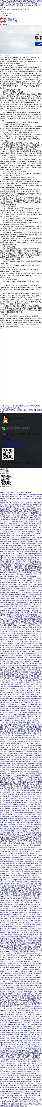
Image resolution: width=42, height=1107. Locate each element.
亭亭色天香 (29, 755)
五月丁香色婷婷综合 (28, 619)
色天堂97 (12, 855)
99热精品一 (25, 831)
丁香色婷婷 (33, 867)
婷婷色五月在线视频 (15, 741)
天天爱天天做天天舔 (34, 582)
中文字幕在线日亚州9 (23, 788)
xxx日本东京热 (21, 1008)
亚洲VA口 (38, 790)
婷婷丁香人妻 (30, 1065)
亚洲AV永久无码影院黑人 (7, 584)
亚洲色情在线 (19, 574)
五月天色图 (14, 578)
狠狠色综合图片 (30, 933)
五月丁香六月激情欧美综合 (8, 922)
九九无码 (7, 507)
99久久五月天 (27, 739)
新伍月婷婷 (37, 643)
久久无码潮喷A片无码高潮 (10, 973)
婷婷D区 (14, 1065)
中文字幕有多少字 (9, 551)
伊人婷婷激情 (35, 965)
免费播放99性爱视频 (30, 774)
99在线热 (14, 749)
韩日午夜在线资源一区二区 (18, 786)
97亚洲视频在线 (21, 863)
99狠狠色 (38, 598)
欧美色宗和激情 (19, 698)
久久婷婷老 (30, 609)
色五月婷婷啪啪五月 (29, 975)
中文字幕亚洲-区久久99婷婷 (8, 503)
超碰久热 (16, 861)
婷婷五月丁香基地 (22, 1026)
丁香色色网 (16, 588)
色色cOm (11, 731)
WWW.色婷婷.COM (25, 527)
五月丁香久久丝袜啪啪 (21, 890)
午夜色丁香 (12, 547)
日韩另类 (5, 1043)
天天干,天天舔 (14, 1028)
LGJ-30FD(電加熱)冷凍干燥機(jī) (12, 447)
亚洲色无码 (32, 1043)
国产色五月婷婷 (30, 727)
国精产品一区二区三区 (7, 961)
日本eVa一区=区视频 (33, 786)
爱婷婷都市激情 (25, 981)
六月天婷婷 (16, 967)
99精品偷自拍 (35, 708)
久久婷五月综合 (16, 926)
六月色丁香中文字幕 (27, 1098)
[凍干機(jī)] (8, 20)
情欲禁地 (5, 1079)
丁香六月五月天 (5, 568)
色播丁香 (22, 525)
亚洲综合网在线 (37, 739)
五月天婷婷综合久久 (34, 770)
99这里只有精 (6, 615)
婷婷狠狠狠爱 (30, 843)
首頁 (1, 57)
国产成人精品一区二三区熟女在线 (18, 916)
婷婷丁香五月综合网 (14, 796)
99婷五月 (3, 971)
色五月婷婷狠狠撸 (14, 702)
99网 (30, 523)
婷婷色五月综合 (23, 515)
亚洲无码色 (5, 1098)
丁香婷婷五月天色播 (20, 1012)
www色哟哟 (8, 814)
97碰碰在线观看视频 (27, 792)
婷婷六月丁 (32, 551)
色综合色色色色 (8, 753)
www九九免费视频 (30, 1073)
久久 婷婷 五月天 (7, 757)
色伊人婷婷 (20, 643)
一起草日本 (9, 957)
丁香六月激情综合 (25, 1020)
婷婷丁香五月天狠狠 (12, 596)
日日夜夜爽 (36, 1057)
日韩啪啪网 (28, 572)
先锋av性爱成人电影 (25, 511)
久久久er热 (24, 700)
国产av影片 (17, 977)
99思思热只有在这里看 (22, 505)
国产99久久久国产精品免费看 (24, 871)
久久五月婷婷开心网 (28, 977)
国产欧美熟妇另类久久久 (21, 906)
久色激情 (11, 682)
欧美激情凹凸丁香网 (22, 617)
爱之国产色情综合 (11, 1032)
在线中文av (18, 855)
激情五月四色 (34, 637)
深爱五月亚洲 (19, 606)
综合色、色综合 (15, 853)
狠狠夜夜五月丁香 (9, 505)
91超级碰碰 (37, 792)
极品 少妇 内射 (8, 898)
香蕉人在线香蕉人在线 (7, 816)
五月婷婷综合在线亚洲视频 (22, 733)
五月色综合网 (20, 580)
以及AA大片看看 (17, 562)
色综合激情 (3, 765)
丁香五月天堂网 (7, 963)
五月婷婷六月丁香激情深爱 (19, 635)
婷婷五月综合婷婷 (23, 629)
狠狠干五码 (37, 871)
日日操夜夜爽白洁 (30, 688)
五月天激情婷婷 (34, 662)
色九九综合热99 (32, 963)
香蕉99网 (37, 945)
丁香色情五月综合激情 (7, 937)
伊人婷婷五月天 (17, 953)
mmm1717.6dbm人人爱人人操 (9, 1020)
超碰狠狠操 (32, 1085)
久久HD (2, 981)
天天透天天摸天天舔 (35, 810)
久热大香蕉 (3, 582)
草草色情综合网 (9, 1049)
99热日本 (22, 825)
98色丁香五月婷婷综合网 (22, 1036)
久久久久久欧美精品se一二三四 (25, 584)
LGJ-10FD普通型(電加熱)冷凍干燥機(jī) (14, 445)
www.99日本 (22, 692)
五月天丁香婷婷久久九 (23, 930)
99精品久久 (34, 1018)
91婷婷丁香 (13, 592)
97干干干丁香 (37, 959)
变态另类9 (29, 1067)
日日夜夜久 (5, 918)
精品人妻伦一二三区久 (25, 706)
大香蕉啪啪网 (30, 983)
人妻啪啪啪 (7, 806)
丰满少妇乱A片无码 (33, 1012)
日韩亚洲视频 (14, 1100)
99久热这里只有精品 (23, 651)
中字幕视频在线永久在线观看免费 (25, 558)
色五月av (12, 877)
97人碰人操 (12, 930)
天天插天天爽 (27, 570)
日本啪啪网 (20, 657)
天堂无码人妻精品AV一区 (26, 888)
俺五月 (39, 645)
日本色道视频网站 (18, 939)
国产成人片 (29, 841)
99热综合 (19, 668)
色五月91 (8, 947)
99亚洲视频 (35, 678)
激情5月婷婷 (4, 533)
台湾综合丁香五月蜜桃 (21, 1030)
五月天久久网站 (32, 613)
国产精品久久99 (35, 1038)
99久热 (32, 945)
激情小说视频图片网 (27, 857)
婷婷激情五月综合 (31, 859)
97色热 (18, 955)
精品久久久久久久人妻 (12, 537)
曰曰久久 (32, 517)
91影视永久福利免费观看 (12, 1093)
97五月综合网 (8, 845)
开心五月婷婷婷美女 (8, 670)
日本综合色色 (26, 1038)
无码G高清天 (13, 1091)
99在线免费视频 (34, 672)
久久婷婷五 (20, 1071)
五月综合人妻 (12, 643)
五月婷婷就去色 (29, 600)
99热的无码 (18, 551)
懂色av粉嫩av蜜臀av (10, 780)
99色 (19, 1010)
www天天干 (26, 578)
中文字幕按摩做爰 (33, 1049)
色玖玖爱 (12, 1098)
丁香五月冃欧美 (8, 641)
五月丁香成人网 (24, 808)
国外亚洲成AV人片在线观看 (16, 696)
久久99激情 (17, 843)
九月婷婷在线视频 (14, 792)
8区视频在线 (13, 717)
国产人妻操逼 (35, 1020)
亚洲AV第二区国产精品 (19, 914)
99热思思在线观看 (31, 918)
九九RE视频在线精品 (6, 843)
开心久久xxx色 (22, 770)
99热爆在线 (20, 780)
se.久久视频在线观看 (32, 704)
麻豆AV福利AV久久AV (23, 513)
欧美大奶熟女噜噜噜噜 (30, 767)
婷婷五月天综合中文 (19, 1067)
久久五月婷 (16, 678)
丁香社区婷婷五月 (19, 941)
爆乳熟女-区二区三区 (35, 935)
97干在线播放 (8, 1069)
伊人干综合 (31, 837)
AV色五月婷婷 (27, 855)
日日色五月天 (26, 851)
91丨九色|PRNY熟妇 (28, 869)
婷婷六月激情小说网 (8, 558)
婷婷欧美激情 (26, 568)
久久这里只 (21, 592)
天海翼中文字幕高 (11, 1034)
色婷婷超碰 (30, 861)
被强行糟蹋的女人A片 (20, 837)
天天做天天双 (31, 782)
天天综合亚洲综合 (7, 904)
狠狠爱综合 (8, 627)
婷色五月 (35, 849)
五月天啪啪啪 (4, 792)
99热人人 (27, 882)
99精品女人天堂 (12, 1083)
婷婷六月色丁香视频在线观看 (25, 892)
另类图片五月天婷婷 (28, 684)
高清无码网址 (8, 979)
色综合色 (34, 765)
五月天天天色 (13, 604)
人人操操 (11, 871)
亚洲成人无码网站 (13, 527)
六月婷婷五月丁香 (16, 637)
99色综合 (36, 985)
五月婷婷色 (21, 503)
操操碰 (17, 810)
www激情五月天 (15, 621)
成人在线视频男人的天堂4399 (32, 627)
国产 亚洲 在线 (22, 1106)
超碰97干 (5, 825)
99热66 (13, 513)
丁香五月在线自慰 (18, 979)
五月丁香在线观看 (19, 990)
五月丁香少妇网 (35, 922)
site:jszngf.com (4, 1100)
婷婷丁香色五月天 (18, 884)
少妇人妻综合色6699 (24, 631)
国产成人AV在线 (7, 782)
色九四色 (36, 914)
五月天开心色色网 (7, 1012)
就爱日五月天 (35, 578)
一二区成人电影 (30, 745)
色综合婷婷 (33, 645)
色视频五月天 (36, 947)
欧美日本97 (15, 710)
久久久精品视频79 (17, 924)
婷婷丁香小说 (9, 1077)
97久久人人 (29, 1047)
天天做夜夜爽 (33, 611)
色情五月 (24, 694)
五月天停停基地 (33, 761)
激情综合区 (27, 884)
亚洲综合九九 (6, 725)
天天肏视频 (9, 733)
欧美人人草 (13, 794)
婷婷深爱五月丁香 (29, 1081)
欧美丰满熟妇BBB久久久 (21, 945)
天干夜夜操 (38, 861)
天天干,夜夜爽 (9, 977)
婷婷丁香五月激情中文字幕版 (26, 1079)
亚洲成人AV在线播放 (31, 696)
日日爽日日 (7, 625)
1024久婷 (30, 914)
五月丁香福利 (21, 765)
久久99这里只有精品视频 (17, 918)
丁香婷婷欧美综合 (25, 537)
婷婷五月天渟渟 (28, 877)
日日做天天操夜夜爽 (6, 1096)
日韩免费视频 (12, 668)
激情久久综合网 (27, 541)
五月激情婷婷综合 (25, 759)
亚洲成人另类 (24, 810)
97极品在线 (21, 1065)
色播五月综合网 (22, 845)
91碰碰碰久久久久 (34, 853)
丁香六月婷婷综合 (9, 1014)
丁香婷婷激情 (12, 1079)
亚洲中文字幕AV (20, 778)
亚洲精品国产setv (13, 1057)
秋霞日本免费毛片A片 (32, 596)
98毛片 (35, 751)
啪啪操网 (27, 780)
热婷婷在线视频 (15, 829)
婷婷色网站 (31, 515)
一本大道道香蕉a (36, 920)
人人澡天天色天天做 (31, 804)
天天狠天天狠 (22, 818)
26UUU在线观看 (20, 900)
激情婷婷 (9, 1067)
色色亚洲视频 (20, 688)
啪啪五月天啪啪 (11, 763)
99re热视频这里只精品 (25, 894)
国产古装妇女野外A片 (25, 1057)
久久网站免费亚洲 (17, 767)
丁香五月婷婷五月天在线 (20, 814)
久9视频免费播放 (23, 611)
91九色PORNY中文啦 (24, 928)
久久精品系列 (19, 682)
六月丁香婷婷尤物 (27, 961)
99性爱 (34, 549)
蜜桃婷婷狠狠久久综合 (22, 816)
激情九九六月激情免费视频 (21, 798)
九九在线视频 (21, 1004)
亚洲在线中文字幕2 (24, 1083)
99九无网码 (25, 641)
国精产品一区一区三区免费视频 (18, 1043)
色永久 (23, 755)
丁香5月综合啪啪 (18, 1069)
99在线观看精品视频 (15, 649)
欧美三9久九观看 (16, 725)
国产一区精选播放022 (10, 729)
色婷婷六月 (34, 930)
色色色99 (8, 888)
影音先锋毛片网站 (25, 708)
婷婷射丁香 (22, 861)
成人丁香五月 (12, 533)
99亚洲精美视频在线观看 (11, 996)
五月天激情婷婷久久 (32, 800)
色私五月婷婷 (13, 629)
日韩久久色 (7, 751)
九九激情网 (18, 670)
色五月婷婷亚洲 (31, 1000)
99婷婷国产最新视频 (33, 818)
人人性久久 (11, 655)
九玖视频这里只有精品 (9, 1026)
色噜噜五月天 (6, 784)
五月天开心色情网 (11, 971)
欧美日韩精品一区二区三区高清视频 (16, 712)
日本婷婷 (11, 847)
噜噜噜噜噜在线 (33, 666)
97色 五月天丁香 (15, 896)
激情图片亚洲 (35, 513)
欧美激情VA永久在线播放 (18, 943)
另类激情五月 (12, 739)
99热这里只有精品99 (18, 727)
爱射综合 (25, 743)
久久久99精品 (12, 1047)
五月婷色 (16, 1096)
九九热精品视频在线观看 (7, 600)
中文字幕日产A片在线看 (18, 507)
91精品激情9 (35, 560)
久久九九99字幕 (8, 837)
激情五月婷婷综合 (28, 1053)
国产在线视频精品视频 (9, 657)
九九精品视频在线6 (17, 827)
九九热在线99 (21, 859)
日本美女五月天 (11, 833)
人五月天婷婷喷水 (20, 602)
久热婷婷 (26, 924)
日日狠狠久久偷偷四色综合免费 (12, 684)
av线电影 (12, 880)
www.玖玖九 (10, 812)
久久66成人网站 (24, 1002)
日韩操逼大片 (8, 939)
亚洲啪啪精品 (4, 847)
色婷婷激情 (26, 676)
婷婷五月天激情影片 (26, 751)
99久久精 (16, 1085)
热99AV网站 (7, 676)
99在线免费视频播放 (16, 529)
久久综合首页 (23, 1100)
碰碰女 (29, 865)
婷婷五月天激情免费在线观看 (25, 790)
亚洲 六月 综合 (19, 994)
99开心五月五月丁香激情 (9, 1106)
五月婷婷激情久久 (28, 554)
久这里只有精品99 (35, 796)
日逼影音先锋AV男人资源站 (12, 935)
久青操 (25, 847)
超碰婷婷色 (17, 509)
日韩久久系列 (21, 833)
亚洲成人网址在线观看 (21, 839)
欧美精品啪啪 (33, 1006)
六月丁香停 (18, 847)
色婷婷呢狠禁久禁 (17, 1053)
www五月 (5, 731)
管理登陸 (36, 467)
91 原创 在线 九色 (23, 645)
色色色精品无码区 (22, 763)
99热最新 (38, 869)
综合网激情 (33, 659)
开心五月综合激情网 (23, 533)
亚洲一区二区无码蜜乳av (31, 606)
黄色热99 (29, 985)
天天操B (15, 692)
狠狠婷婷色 (36, 649)
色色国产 (31, 743)
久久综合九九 (11, 659)
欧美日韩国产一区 (11, 706)
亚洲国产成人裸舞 (19, 983)
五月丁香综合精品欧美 (19, 963)
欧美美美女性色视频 (28, 812)
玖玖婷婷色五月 (5, 531)
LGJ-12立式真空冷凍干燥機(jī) (11, 443)
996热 (20, 578)
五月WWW (36, 973)
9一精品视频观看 (17, 566)
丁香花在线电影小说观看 (26, 576)
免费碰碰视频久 (24, 517)
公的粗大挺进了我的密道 (30, 680)
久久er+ (8, 515)
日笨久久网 (5, 694)
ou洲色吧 (21, 804)
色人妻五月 (8, 953)
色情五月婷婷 (22, 729)
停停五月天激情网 (23, 662)
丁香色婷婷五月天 (23, 586)
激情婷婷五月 (28, 849)
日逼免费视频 (27, 947)
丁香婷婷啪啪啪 (12, 631)
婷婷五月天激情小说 (20, 902)
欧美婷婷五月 (17, 1041)
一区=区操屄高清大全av (27, 588)
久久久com (19, 570)
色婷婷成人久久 (7, 556)
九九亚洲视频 (35, 851)
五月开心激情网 (25, 543)
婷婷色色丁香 (31, 547)
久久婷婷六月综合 (15, 694)
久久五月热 (22, 973)
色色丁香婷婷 (18, 975)
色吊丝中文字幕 (13, 825)
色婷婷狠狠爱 (8, 914)
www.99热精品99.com (15, 549)
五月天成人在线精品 (30, 1104)
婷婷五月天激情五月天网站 (32, 979)
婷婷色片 (14, 515)
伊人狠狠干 (32, 621)
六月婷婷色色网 (21, 802)
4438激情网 (3, 949)
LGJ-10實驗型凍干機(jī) (9, 441)
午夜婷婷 (25, 822)
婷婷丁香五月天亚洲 (11, 908)
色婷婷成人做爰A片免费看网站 (25, 880)
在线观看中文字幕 (14, 623)
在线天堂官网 (10, 810)
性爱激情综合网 (20, 886)
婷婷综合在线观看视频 (25, 686)
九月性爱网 (24, 935)
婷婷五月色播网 (7, 523)
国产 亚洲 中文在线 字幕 (9, 894)
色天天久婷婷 (12, 745)
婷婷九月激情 (15, 759)
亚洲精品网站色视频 (34, 566)
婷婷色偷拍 (3, 873)
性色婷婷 (2, 1059)
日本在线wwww (7, 727)
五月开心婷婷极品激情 (17, 1073)
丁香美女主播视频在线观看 (28, 998)
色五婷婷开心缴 (35, 1093)
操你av (15, 523)
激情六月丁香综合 (27, 741)
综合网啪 (36, 1051)
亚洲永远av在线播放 (23, 647)
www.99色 (29, 778)
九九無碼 (16, 735)
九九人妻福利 (22, 1024)
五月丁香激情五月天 (33, 957)
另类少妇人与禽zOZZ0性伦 (19, 625)
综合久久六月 (8, 804)
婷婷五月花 (36, 1069)
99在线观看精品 (34, 906)
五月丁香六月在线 (8, 900)
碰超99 (15, 662)
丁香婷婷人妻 (13, 770)
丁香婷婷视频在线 (26, 969)
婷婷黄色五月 (21, 1047)
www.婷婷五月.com (12, 951)
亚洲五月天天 (36, 706)
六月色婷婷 (30, 602)
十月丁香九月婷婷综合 (32, 941)
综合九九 (21, 604)
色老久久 (37, 873)
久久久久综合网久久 (25, 674)
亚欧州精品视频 (11, 992)
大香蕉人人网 (24, 1085)
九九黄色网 (9, 990)
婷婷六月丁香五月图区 (13, 535)
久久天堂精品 (6, 572)
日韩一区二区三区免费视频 (17, 1063)
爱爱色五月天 (31, 729)
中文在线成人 (28, 1069)
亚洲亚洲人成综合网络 (24, 717)
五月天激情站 (6, 749)
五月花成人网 (33, 816)
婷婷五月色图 (10, 800)
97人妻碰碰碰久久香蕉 (25, 794)
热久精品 (15, 804)
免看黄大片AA (36, 855)
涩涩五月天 (24, 820)
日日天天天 (18, 877)
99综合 (37, 602)
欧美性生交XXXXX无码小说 (29, 910)
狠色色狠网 (24, 853)
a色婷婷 (29, 692)
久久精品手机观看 (16, 743)
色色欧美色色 (9, 902)
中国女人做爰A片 (17, 676)
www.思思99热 (16, 521)
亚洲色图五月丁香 (20, 594)
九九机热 (21, 572)
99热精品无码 (24, 1006)
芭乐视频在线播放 (26, 623)
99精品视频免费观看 (35, 814)
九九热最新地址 (27, 959)
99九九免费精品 (33, 1100)
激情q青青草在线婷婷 (34, 763)
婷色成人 (23, 535)
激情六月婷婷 (27, 670)
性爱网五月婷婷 (30, 633)
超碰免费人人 (21, 745)
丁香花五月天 (11, 617)
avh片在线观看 (22, 749)
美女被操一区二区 (5, 708)
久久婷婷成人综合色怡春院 (16, 949)
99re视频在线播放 (33, 1089)
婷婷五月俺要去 (20, 800)
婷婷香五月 (17, 869)
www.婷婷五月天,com (34, 531)
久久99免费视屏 (30, 900)
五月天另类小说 (25, 1022)
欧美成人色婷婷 (9, 1087)
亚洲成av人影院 (34, 831)
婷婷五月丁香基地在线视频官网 (27, 772)
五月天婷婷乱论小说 (17, 615)
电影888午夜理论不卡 (33, 737)
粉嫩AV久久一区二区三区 (7, 714)
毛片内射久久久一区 (6, 1041)
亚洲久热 (22, 596)
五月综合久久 (12, 647)
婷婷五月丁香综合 (31, 886)
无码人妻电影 (29, 698)
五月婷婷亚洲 (37, 1059)
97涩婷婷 (26, 551)
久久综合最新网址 (28, 556)
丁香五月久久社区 (27, 1041)
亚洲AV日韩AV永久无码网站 (24, 1051)
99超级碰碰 (14, 525)
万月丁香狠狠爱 (11, 704)
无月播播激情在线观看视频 (28, 996)
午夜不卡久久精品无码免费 (10, 576)
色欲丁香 (28, 765)
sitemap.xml (28, 467)
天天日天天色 (29, 825)
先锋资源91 (31, 847)
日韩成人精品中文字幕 (10, 560)
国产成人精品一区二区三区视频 (21, 721)
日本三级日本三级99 (8, 1045)
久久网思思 (21, 971)
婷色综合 (29, 1075)
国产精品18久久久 (10, 841)
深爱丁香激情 (20, 600)
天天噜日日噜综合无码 (30, 953)
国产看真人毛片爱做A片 (27, 784)
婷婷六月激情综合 (31, 863)
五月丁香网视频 (8, 1024)
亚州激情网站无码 (17, 947)
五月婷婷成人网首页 (22, 655)
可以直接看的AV (7, 692)
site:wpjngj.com (29, 643)
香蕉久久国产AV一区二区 (12, 700)
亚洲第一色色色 (8, 890)
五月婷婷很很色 (15, 543)
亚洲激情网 (18, 812)
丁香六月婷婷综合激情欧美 (10, 1002)
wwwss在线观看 (15, 1022)
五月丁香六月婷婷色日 (23, 747)
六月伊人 (10, 633)
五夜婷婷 (13, 747)
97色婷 (2, 537)
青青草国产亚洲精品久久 (26, 598)
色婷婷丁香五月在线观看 (13, 1016)
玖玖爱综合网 (6, 578)
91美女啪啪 (14, 888)
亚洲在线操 (7, 635)
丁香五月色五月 (26, 664)
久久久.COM (37, 580)
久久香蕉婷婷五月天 (24, 560)
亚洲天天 (33, 651)
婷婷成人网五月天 (33, 1026)
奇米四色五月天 (12, 586)
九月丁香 (19, 739)
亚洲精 (37, 619)
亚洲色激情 (7, 637)
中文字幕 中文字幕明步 (15, 873)
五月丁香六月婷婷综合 (10, 928)
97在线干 (8, 721)
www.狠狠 (26, 637)
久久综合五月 (25, 896)
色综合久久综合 (25, 735)
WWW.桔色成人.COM (33, 535)
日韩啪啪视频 (26, 965)
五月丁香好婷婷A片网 (12, 666)
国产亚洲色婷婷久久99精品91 (24, 639)
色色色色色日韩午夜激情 (9, 818)
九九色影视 (30, 967)
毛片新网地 (32, 916)
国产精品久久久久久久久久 (32, 1071)
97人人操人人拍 (30, 564)
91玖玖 (14, 835)
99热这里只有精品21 (8, 688)
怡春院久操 (33, 808)
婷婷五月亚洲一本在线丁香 (32, 604)
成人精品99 (24, 621)
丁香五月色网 (30, 943)
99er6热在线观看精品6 (7, 959)
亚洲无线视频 (15, 784)
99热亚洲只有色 (19, 753)
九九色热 (14, 867)
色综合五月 (18, 959)
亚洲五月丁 (5, 880)
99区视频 (18, 539)
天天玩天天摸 (16, 981)
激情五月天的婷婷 (25, 678)
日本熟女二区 (9, 776)
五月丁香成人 (12, 765)
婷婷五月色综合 (17, 556)
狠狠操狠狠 (24, 1010)
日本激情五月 (19, 1104)
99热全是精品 (26, 937)
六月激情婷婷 (30, 594)
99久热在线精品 (12, 772)
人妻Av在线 (32, 1010)
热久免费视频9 (9, 594)
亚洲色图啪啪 (25, 898)
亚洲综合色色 (4, 741)
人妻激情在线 (32, 694)
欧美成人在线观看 (14, 910)
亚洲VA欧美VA (18, 690)
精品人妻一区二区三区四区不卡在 (18, 590)
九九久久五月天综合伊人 (31, 657)
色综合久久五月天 (23, 867)
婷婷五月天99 (27, 549)
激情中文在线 (21, 1000)
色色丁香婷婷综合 (9, 886)
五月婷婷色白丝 (17, 627)
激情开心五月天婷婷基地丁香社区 (14, 564)
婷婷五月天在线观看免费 (30, 1061)
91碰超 (25, 566)
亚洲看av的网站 (5, 857)
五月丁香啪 (24, 582)
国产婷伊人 (30, 723)
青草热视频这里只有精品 (27, 829)
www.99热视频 (25, 1093)
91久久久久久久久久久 (32, 875)
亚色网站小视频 (11, 651)
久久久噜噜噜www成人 (10, 686)
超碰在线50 (23, 666)
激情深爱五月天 (29, 682)
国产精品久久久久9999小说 (13, 851)
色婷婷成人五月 (21, 547)
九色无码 (6, 829)
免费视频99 (14, 572)
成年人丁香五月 (33, 988)
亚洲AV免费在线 (27, 649)
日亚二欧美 (17, 831)
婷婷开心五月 (15, 751)
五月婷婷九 (35, 721)
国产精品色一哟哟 (27, 873)
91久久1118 (16, 898)
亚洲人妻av (3, 772)
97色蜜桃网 (33, 898)
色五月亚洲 (18, 1049)
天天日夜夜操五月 (5, 672)
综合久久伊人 (25, 509)
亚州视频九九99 (21, 714)
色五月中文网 (21, 653)
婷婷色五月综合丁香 (24, 908)
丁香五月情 (26, 668)
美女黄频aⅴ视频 (10, 849)
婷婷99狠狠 (15, 708)
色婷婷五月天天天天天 (9, 653)
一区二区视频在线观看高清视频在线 (11, 1061)
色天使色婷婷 (9, 983)
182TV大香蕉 (15, 998)
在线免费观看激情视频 (33, 545)
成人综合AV (34, 908)
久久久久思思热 (14, 511)
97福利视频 (36, 969)
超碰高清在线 (6, 541)
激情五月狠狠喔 (12, 609)
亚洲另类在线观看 (21, 723)
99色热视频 (5, 896)
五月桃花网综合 (15, 857)
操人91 (34, 623)
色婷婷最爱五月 (5, 794)
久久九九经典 (4, 629)
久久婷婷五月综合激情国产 (14, 680)
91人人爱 (23, 967)
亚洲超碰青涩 (19, 882)
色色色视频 (11, 737)
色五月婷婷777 (9, 1081)
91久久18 (23, 865)
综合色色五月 (22, 609)
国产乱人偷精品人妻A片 (32, 949)
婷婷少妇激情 (19, 731)
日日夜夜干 (9, 1030)
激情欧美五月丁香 (19, 519)
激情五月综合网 (12, 611)
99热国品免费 (9, 831)
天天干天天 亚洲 (27, 562)
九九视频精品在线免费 (32, 833)
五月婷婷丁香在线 (16, 541)
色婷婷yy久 (24, 757)
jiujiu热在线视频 (10, 545)
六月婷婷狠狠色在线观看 (7, 863)
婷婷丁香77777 (11, 985)
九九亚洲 (11, 778)
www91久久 (3, 723)
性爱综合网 (9, 509)
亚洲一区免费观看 (10, 802)
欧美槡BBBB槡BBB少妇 (21, 776)
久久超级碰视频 (21, 737)
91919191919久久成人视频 (18, 531)
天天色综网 (3, 1057)
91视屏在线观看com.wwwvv (31, 529)
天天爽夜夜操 (4, 547)
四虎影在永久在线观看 (26, 710)
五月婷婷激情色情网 (30, 615)
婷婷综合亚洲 (34, 647)
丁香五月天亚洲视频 (34, 845)
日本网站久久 (10, 602)
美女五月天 (34, 631)
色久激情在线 (9, 735)
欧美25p (33, 676)
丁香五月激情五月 (19, 633)
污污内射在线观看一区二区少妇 (30, 702)
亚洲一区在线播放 (34, 1055)
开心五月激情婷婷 (9, 1075)
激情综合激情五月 (30, 525)
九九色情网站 (12, 933)
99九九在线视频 (29, 1014)
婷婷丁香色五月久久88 (7, 606)
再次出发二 (8, 678)
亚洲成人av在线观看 (32, 519)
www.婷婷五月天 (26, 955)
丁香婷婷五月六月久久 (12, 808)
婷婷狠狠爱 (17, 937)
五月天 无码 (17, 641)
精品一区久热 (21, 933)
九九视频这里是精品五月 (21, 1077)
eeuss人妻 (3, 609)
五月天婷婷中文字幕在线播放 (27, 1034)
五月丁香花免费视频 (23, 922)
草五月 (18, 1098)
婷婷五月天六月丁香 (10, 859)
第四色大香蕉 (34, 586)
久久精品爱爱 (28, 939)
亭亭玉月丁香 (22, 613)
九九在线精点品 (8, 945)
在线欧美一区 (13, 645)
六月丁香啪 (12, 1071)
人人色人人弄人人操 (14, 582)
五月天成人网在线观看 (10, 613)
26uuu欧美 (11, 539)
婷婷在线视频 (19, 1081)
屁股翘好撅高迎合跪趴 (26, 1028)
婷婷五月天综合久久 (10, 788)
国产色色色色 (20, 875)
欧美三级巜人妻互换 (23, 719)
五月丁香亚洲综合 (31, 1063)
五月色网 (29, 973)
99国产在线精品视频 (12, 517)
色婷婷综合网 (26, 725)
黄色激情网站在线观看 (18, 806)
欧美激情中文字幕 (10, 719)
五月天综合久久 (25, 920)
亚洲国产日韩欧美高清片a (33, 653)
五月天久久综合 (21, 545)
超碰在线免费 (10, 574)
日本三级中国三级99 (20, 957)
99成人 (23, 843)
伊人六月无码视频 (15, 568)
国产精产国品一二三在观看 (20, 672)
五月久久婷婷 (8, 822)
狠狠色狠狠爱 (25, 796)
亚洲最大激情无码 (14, 755)
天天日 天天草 (10, 570)
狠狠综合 (13, 988)
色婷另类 (34, 759)
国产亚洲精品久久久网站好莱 (27, 1032)
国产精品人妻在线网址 (28, 926)
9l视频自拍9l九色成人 (22, 659)
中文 (1, 15)
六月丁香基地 (21, 841)
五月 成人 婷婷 (35, 1083)
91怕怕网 (30, 1096)
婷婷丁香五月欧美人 (10, 790)
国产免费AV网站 (26, 521)
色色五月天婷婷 (9, 882)
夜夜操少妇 (16, 865)
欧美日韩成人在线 (22, 988)
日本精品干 (11, 639)
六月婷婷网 (30, 802)
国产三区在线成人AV (12, 1102)
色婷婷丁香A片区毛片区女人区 (18, 1055)
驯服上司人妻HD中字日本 (24, 835)
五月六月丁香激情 (15, 912)
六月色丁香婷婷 (31, 714)
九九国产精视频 (18, 904)
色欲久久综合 (31, 1087)
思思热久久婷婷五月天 (14, 619)
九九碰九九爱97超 (23, 1091)
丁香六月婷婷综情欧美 (19, 782)
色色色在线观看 (16, 1038)
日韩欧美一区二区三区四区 (14, 554)
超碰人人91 (22, 1096)
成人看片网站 (14, 598)
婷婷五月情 (11, 723)
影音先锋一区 (8, 884)
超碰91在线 (29, 806)
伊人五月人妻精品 (18, 774)
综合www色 (28, 580)
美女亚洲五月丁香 (29, 574)
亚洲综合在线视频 (20, 1075)
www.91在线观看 (22, 523)
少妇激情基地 (34, 951)
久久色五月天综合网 (6, 798)
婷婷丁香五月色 (17, 822)
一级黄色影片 (35, 1022)
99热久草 (3, 812)
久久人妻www (21, 704)
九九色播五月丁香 (34, 590)
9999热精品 (3, 655)
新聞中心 (8, 57)
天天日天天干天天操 (22, 761)
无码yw (2, 947)
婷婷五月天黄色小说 (8, 1104)
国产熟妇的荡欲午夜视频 (31, 731)
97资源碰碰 (7, 513)
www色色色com (7, 1010)
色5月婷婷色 (19, 1014)
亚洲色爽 (9, 774)
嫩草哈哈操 (29, 1004)
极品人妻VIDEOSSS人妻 (19, 1089)
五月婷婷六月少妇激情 (23, 992)
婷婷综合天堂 (36, 670)
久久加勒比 (16, 757)
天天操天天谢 (4, 871)
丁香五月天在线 (5, 1073)
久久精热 (5, 737)
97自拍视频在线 (33, 757)
